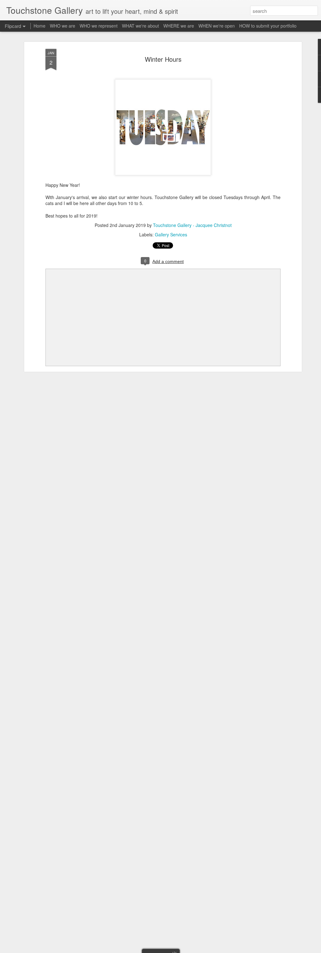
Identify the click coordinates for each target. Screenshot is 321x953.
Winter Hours (163, 59)
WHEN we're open (216, 26)
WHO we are (62, 26)
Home (39, 26)
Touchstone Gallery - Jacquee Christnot (192, 225)
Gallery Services (171, 234)
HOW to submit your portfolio (268, 26)
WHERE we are (178, 26)
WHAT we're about (140, 26)
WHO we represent (99, 26)
